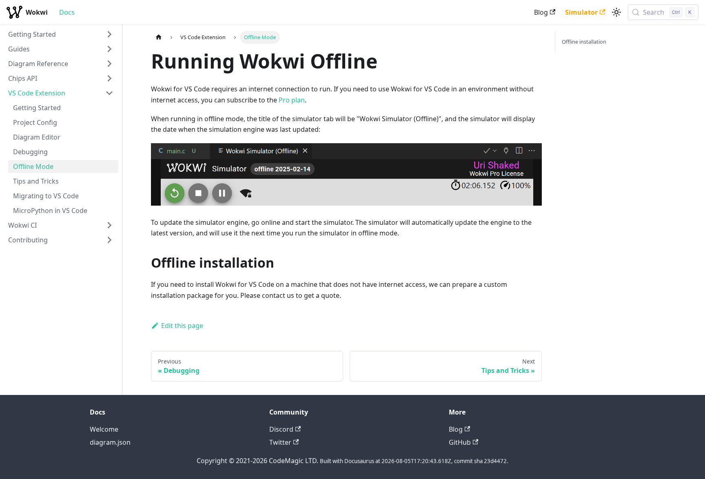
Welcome (104, 429)
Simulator (581, 12)
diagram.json (110, 442)
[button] (60, 34)
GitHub (460, 442)
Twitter (280, 442)
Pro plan (292, 99)
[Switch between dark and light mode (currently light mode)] (616, 12)
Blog (541, 12)
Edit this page (182, 325)
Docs (67, 12)
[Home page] (158, 37)
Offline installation (584, 41)
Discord (281, 429)
